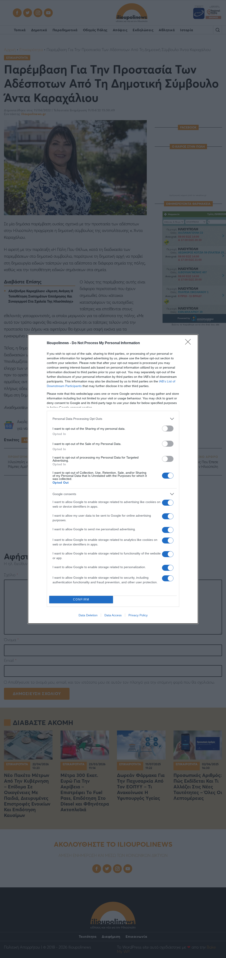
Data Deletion (88, 615)
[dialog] (113, 479)
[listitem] (113, 419)
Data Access (113, 615)
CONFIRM (81, 599)
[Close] (189, 343)
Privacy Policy (138, 615)
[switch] (167, 428)
